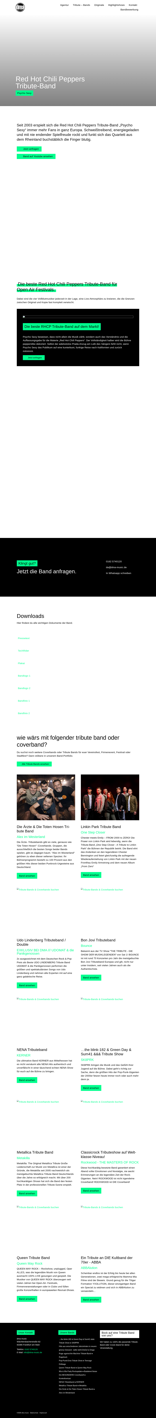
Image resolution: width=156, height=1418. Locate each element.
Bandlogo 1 (24, 675)
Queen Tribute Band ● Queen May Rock (75, 1368)
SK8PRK (87, 1060)
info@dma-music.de (33, 1352)
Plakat (21, 663)
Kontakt (133, 5)
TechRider (23, 650)
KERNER (23, 1055)
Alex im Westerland (31, 837)
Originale (99, 5)
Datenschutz (34, 1413)
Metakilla (23, 1158)
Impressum (43, 1413)
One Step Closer (93, 832)
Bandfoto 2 (24, 713)
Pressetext (24, 638)
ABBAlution (89, 1268)
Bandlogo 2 (24, 688)
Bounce (86, 946)
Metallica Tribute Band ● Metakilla (72, 1386)
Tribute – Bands (81, 5)
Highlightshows (116, 5)
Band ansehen (27, 875)
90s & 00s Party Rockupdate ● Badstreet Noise (78, 1371)
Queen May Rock (29, 1263)
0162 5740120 (31, 1349)
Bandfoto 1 (24, 700)
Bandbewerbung (129, 9)
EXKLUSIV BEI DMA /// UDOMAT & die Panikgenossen (45, 951)
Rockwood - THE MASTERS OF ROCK (110, 1162)
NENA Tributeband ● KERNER (71, 1382)
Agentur (64, 5)
